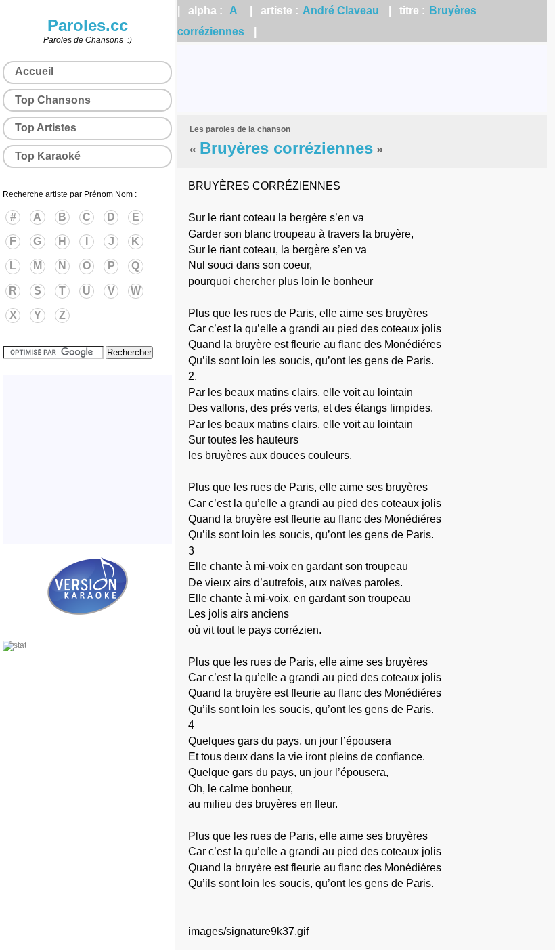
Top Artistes (45, 127)
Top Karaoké (48, 156)
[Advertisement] (362, 78)
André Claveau (341, 10)
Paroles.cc (87, 25)
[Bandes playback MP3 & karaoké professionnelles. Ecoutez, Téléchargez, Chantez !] (87, 626)
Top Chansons (53, 100)
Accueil (34, 71)
